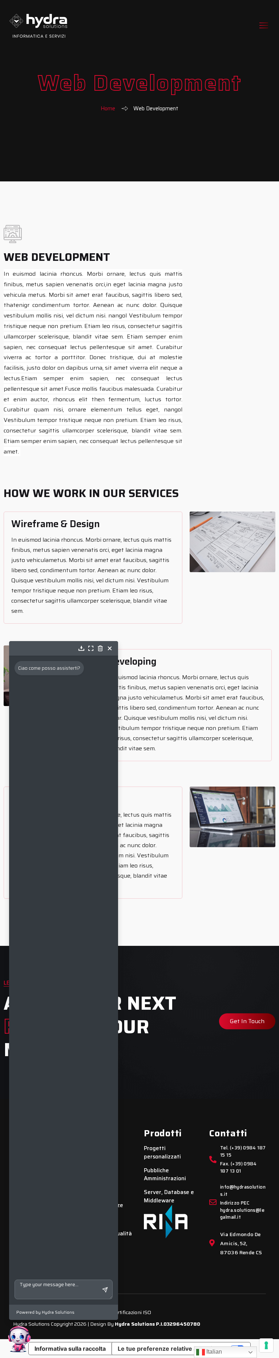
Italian (213, 1352)
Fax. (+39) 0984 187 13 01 (238, 1167)
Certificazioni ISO (131, 1312)
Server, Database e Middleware (169, 1196)
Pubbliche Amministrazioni (165, 1174)
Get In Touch (247, 1021)
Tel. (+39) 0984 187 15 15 (243, 1151)
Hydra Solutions (135, 1324)
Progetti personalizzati (162, 1152)
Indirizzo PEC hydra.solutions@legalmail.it (242, 1210)
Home (108, 108)
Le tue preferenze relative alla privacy (171, 1348)
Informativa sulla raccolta (70, 1348)
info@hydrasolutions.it (243, 1190)
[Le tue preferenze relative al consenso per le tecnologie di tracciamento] (266, 1345)
